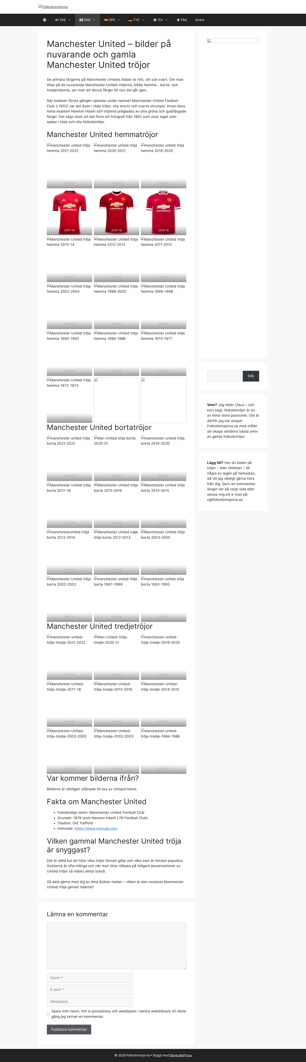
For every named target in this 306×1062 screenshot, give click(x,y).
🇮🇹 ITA (158, 20)
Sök (251, 376)
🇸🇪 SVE (60, 20)
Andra (199, 20)
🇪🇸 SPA (109, 20)
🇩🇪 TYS (133, 20)
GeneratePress (181, 1055)
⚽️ (45, 20)
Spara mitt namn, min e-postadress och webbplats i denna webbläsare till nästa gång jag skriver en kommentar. (118, 1014)
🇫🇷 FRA (181, 20)
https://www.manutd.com (96, 828)
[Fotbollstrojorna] (53, 7)
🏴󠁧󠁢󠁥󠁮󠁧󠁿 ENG (85, 20)
